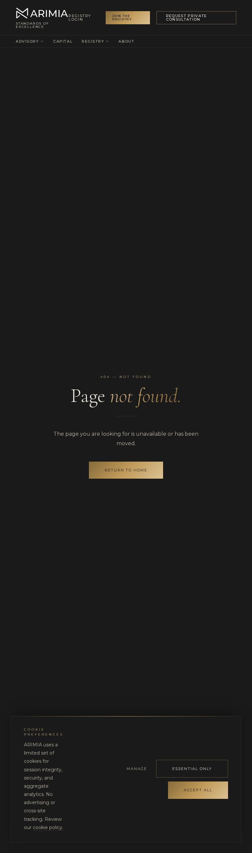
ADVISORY (27, 41)
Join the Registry (122, 17)
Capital (63, 41)
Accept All (198, 790)
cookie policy (47, 827)
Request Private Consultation (186, 17)
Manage (137, 768)
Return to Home (126, 470)
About (126, 41)
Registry (93, 41)
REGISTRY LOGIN (80, 17)
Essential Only (192, 768)
